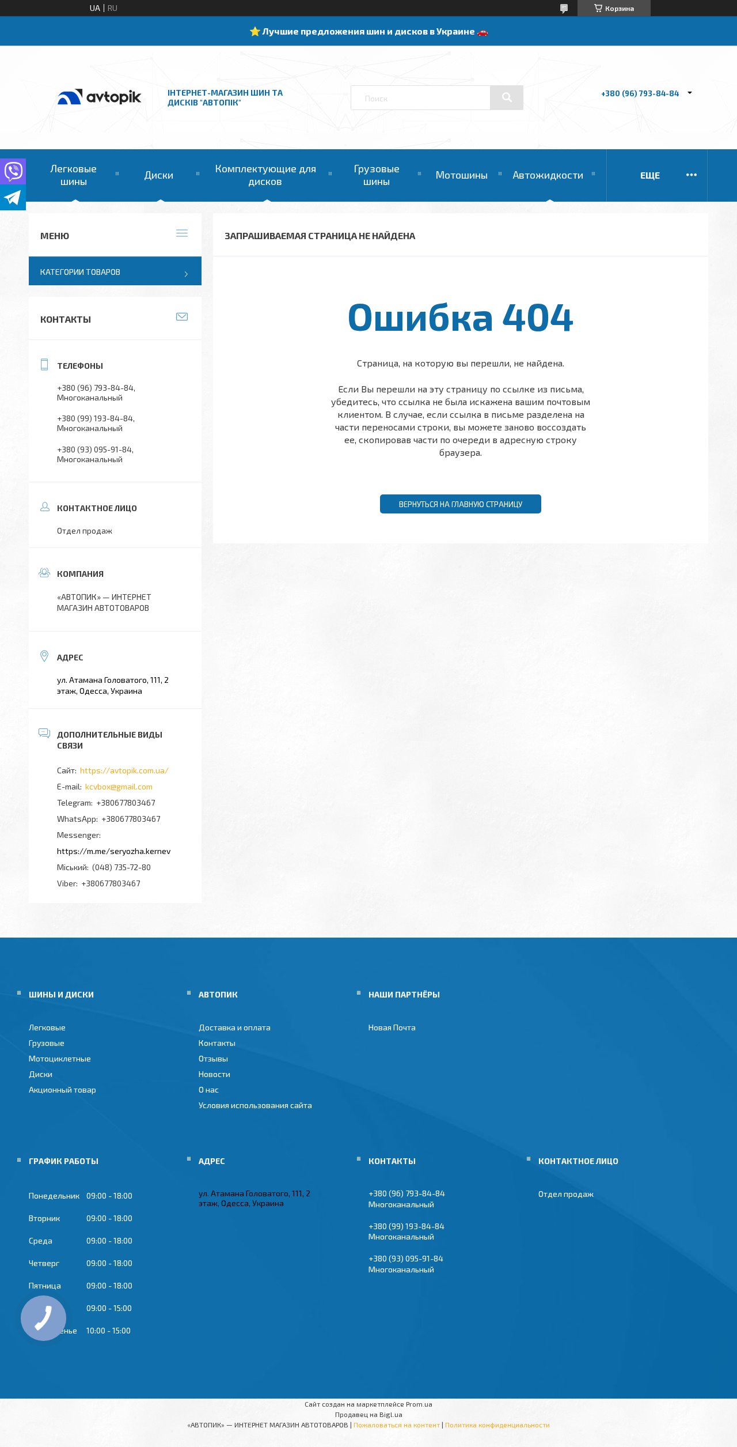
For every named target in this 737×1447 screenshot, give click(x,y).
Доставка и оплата (235, 1027)
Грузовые (46, 1043)
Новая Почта (392, 1027)
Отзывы (213, 1058)
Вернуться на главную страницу (460, 504)
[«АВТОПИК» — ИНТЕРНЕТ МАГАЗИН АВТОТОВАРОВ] (99, 117)
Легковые (47, 1027)
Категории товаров (80, 272)
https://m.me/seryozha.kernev (113, 851)
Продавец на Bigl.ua (368, 1414)
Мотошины (461, 174)
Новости (214, 1074)
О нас (209, 1089)
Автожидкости (548, 174)
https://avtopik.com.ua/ (124, 770)
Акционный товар (62, 1089)
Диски (158, 174)
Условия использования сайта (255, 1105)
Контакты (217, 1043)
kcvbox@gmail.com (119, 786)
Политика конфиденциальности (497, 1424)
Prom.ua (419, 1404)
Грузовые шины (377, 174)
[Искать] (506, 97)
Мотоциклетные (60, 1058)
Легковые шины (73, 174)
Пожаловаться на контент (397, 1424)
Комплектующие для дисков (265, 174)
